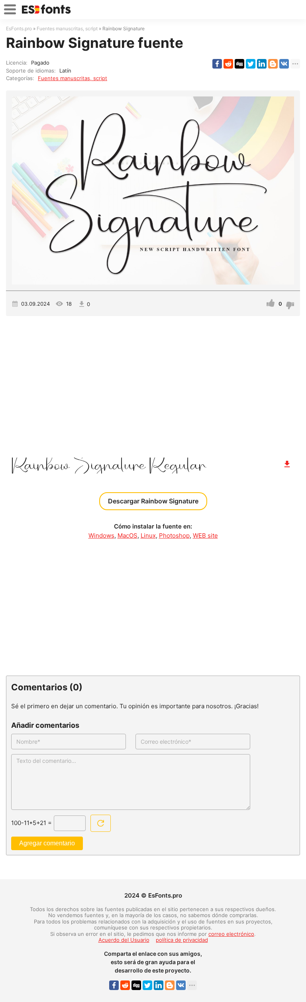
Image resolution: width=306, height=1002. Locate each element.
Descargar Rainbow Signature (153, 501)
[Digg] (239, 64)
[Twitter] (250, 64)
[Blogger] (273, 64)
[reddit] (228, 64)
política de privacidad (182, 940)
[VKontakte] (284, 64)
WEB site (205, 535)
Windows (101, 535)
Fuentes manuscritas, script (72, 78)
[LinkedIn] (262, 64)
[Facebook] (217, 64)
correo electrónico (231, 934)
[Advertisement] (153, 384)
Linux (148, 535)
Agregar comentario (47, 843)
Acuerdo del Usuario (123, 940)
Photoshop (174, 535)
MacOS (127, 535)
